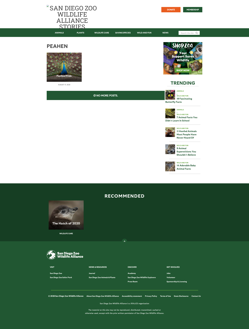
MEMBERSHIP (193, 9)
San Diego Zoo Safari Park (61, 277)
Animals (59, 32)
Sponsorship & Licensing (177, 281)
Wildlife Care (101, 32)
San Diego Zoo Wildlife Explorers (142, 277)
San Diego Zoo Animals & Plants (102, 277)
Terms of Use (165, 296)
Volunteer (171, 277)
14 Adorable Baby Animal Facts (186, 167)
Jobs (168, 273)
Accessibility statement (132, 296)
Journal (92, 273)
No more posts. (107, 95)
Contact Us (196, 296)
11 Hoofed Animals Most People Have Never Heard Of (187, 134)
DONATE (171, 9)
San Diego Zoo (56, 273)
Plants (80, 32)
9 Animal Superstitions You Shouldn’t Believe (186, 151)
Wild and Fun (144, 32)
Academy (132, 273)
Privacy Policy (151, 296)
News (165, 32)
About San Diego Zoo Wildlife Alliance (103, 296)
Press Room (132, 281)
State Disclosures (181, 296)
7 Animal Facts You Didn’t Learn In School (181, 119)
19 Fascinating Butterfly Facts (178, 100)
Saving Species (123, 32)
